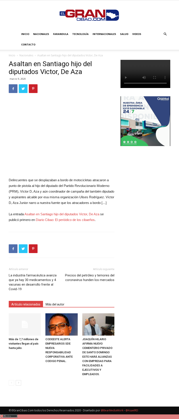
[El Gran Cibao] (89, 15)
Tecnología (80, 34)
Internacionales (104, 34)
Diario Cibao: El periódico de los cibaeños (65, 220)
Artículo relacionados (25, 304)
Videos (136, 34)
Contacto (28, 44)
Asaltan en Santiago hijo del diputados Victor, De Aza (61, 214)
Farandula (60, 34)
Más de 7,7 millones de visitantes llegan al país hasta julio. (23, 344)
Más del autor (55, 304)
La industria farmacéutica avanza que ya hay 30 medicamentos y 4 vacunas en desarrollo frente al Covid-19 (33, 282)
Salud (124, 34)
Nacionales (41, 34)
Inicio (25, 34)
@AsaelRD (132, 410)
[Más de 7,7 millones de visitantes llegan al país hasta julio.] (25, 324)
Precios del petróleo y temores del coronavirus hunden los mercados (89, 277)
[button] (165, 34)
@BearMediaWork (112, 410)
